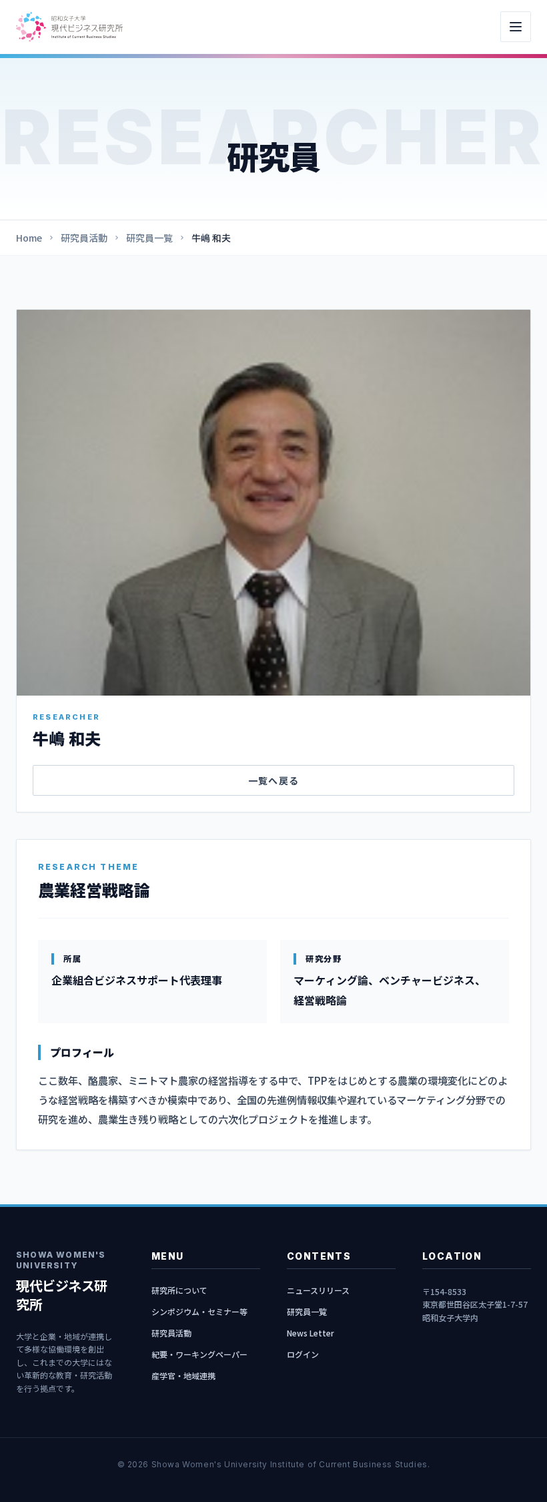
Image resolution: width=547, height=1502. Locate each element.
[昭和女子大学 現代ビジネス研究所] (69, 26)
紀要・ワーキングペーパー (199, 1354)
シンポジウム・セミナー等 (199, 1311)
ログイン (303, 1354)
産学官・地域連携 (183, 1375)
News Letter (310, 1332)
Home (29, 237)
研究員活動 (84, 237)
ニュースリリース (318, 1290)
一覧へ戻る (274, 780)
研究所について (179, 1290)
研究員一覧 (149, 237)
